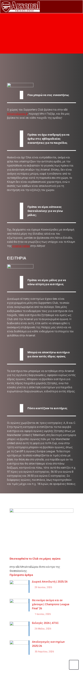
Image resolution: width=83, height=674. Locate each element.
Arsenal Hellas (21, 245)
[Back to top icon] (74, 665)
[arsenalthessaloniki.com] (20, 6)
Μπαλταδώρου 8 (17, 113)
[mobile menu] (77, 6)
